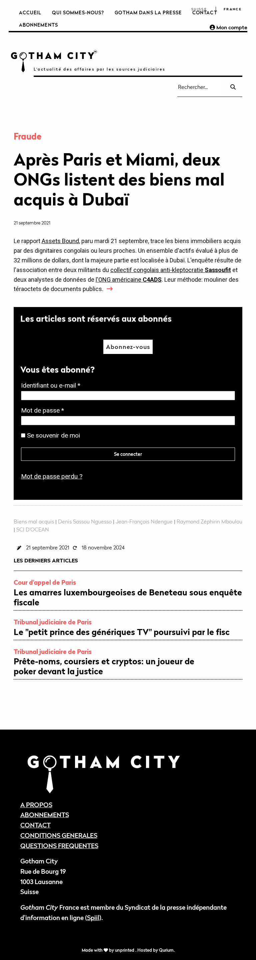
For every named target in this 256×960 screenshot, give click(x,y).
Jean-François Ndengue (144, 521)
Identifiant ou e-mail (52, 386)
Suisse (199, 9)
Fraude (27, 136)
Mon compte (231, 27)
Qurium (166, 950)
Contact (204, 12)
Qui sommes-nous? (78, 12)
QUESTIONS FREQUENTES (59, 845)
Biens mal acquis (34, 521)
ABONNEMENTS (44, 814)
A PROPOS (36, 804)
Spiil (93, 917)
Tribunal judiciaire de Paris (53, 622)
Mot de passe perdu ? (51, 476)
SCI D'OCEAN (32, 529)
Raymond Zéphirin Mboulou (209, 521)
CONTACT (35, 825)
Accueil (30, 12)
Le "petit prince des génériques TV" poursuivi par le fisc (122, 632)
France (233, 9)
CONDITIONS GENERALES (58, 835)
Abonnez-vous (128, 346)
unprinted (125, 950)
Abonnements (38, 25)
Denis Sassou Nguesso (85, 521)
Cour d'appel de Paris (45, 582)
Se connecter (128, 454)
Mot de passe (44, 411)
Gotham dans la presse (148, 12)
